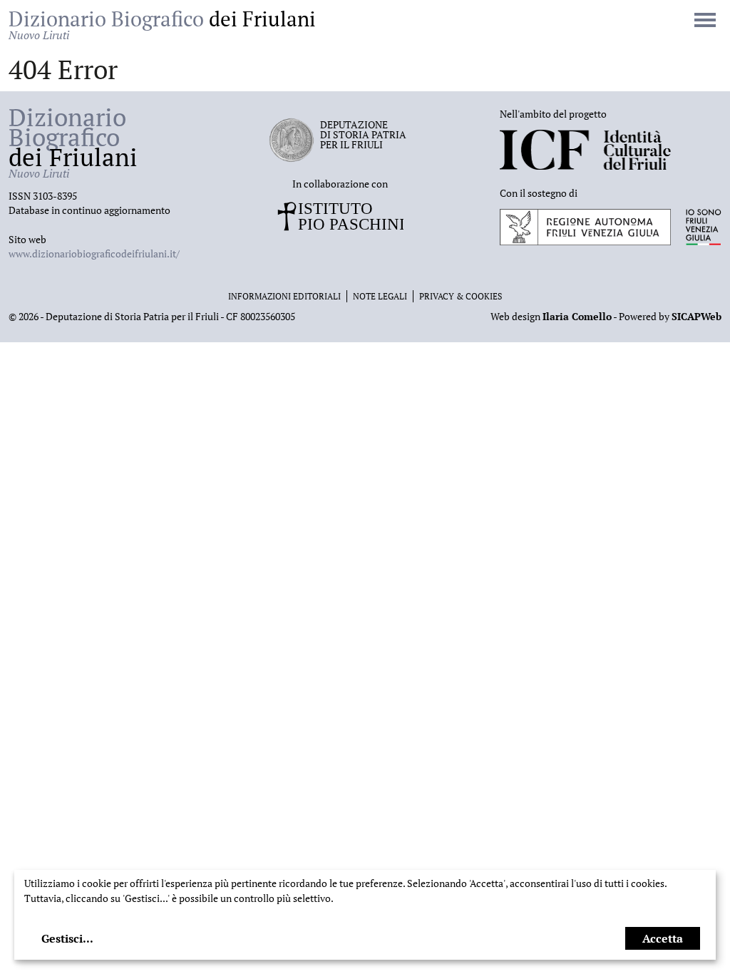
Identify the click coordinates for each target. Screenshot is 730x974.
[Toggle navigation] (705, 21)
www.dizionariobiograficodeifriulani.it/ (94, 253)
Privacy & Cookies (460, 296)
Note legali (380, 296)
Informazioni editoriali (284, 296)
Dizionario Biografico (162, 24)
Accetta (662, 938)
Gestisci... (67, 938)
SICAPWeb (696, 316)
